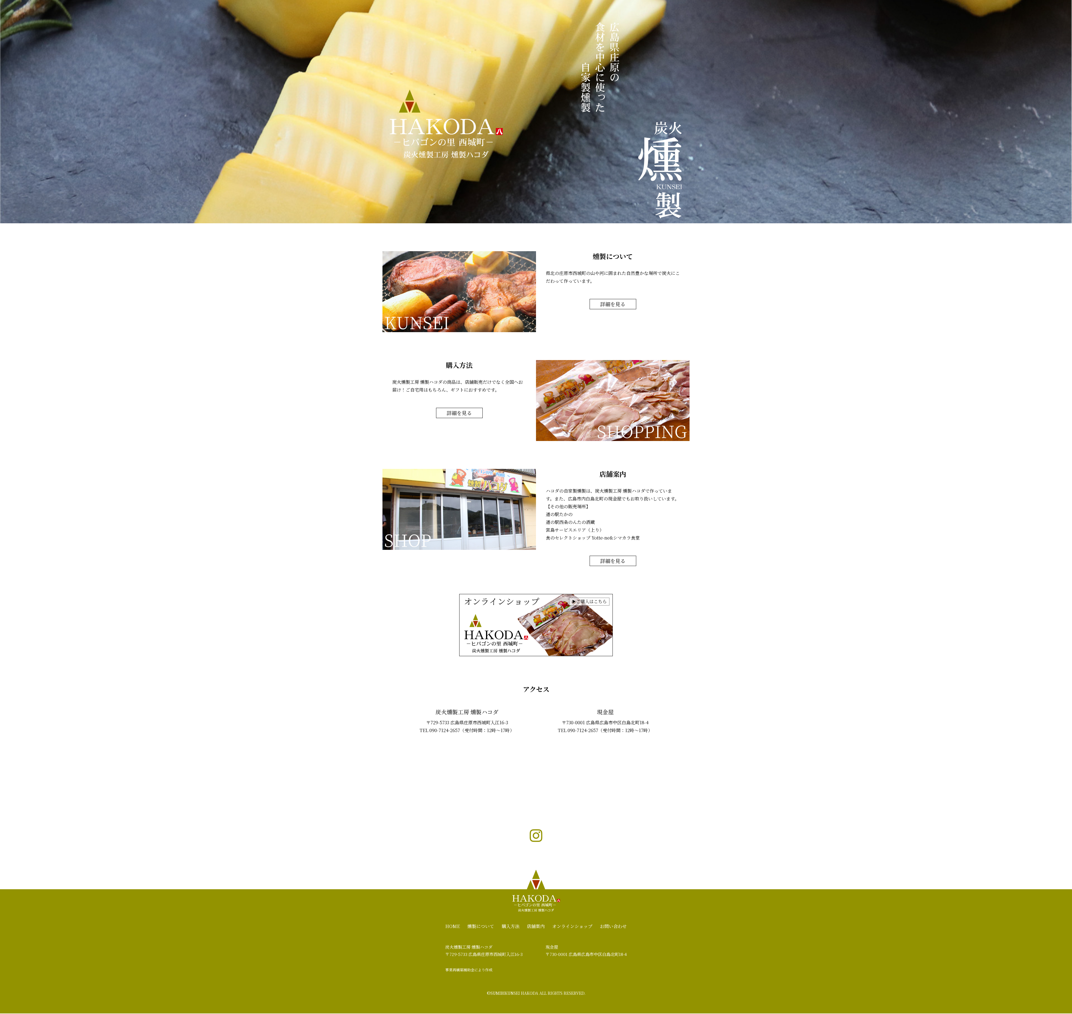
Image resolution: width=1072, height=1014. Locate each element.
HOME (452, 926)
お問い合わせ (613, 926)
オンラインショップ (572, 926)
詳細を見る (612, 304)
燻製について (480, 926)
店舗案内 (536, 926)
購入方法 (511, 926)
